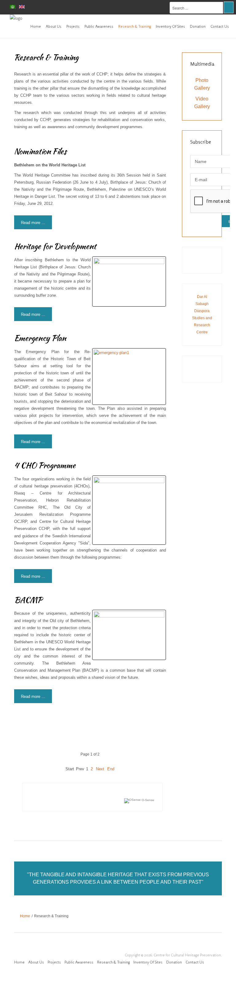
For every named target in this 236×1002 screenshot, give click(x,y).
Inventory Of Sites (170, 26)
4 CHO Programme (45, 465)
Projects (73, 26)
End (110, 769)
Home (35, 26)
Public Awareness (99, 26)
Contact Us (219, 26)
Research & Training (134, 26)
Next (100, 769)
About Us (53, 26)
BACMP (28, 600)
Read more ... (33, 222)
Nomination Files (40, 151)
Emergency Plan (40, 338)
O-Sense (147, 800)
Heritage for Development (55, 246)
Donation (198, 26)
